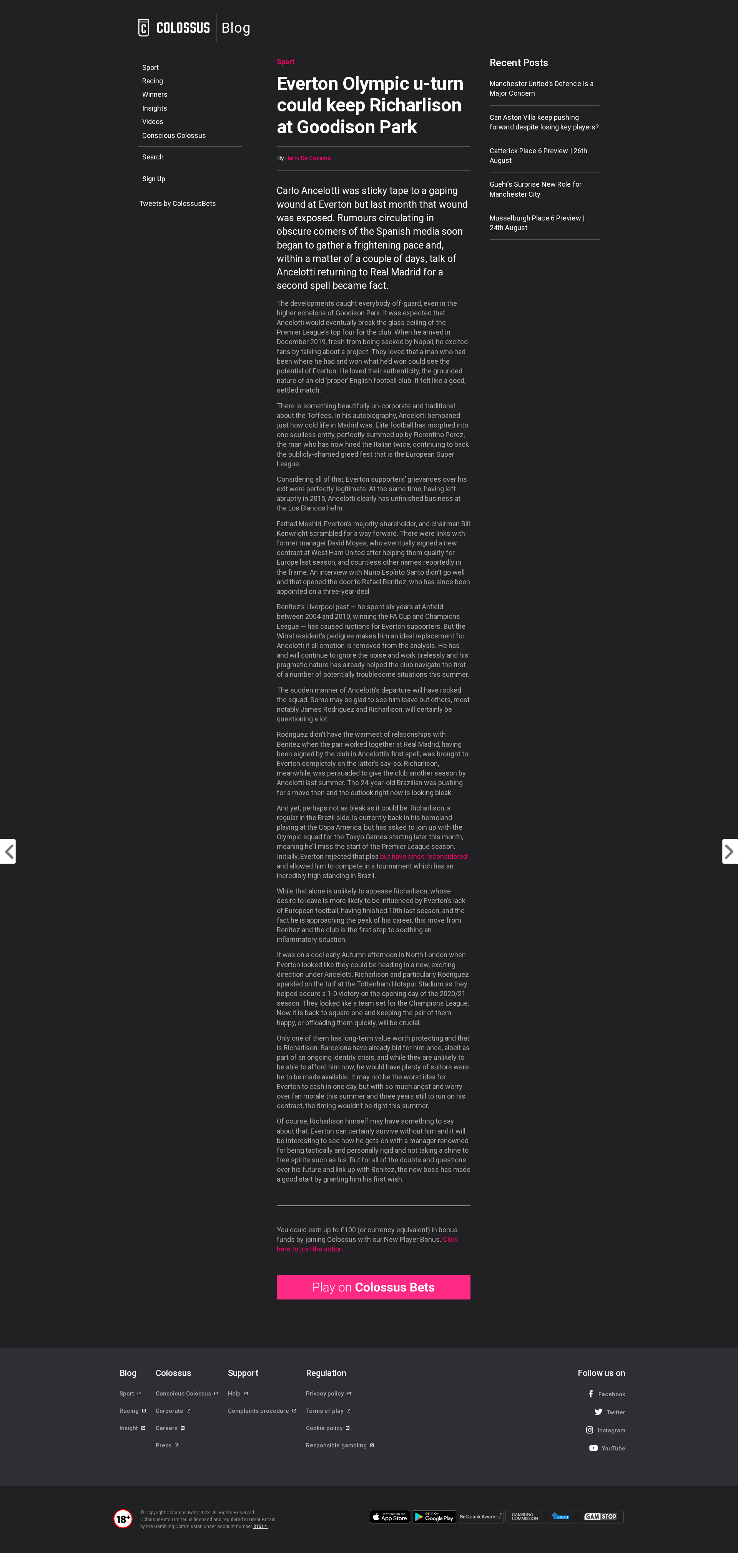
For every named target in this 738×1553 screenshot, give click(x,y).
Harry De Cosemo (308, 158)
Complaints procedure (259, 1410)
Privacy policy (325, 1393)
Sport (150, 67)
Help (235, 1393)
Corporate (170, 1410)
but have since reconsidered (423, 856)
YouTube (613, 1448)
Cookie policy (325, 1428)
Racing (152, 81)
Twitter (616, 1412)
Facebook (611, 1394)
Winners (155, 94)
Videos (152, 122)
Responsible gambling (337, 1445)
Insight (130, 1428)
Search (153, 157)
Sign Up (153, 179)
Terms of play (325, 1410)
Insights (154, 108)
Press (164, 1445)
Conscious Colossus (174, 135)
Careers (167, 1428)
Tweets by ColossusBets (177, 203)
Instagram (611, 1430)
